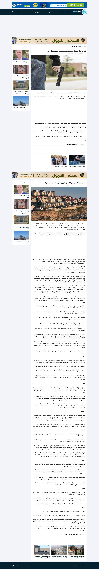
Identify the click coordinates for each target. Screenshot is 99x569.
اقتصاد (44, 12)
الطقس (50, 12)
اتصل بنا (30, 12)
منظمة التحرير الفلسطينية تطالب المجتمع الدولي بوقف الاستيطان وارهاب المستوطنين (59, 556)
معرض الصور (37, 12)
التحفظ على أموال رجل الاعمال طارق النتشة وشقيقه (21, 61)
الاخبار (68, 12)
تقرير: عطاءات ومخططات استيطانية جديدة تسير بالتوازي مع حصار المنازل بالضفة (42, 556)
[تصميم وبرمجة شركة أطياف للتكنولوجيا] (15, 565)
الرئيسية (84, 46)
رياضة (56, 12)
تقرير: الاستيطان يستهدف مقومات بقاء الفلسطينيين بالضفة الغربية (77, 556)
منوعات (79, 46)
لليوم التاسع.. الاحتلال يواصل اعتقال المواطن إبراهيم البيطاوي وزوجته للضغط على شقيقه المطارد (21, 77)
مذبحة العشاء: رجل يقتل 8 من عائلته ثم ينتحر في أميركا (59, 167)
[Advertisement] (49, 26)
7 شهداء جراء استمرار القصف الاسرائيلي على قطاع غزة (21, 108)
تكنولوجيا (62, 12)
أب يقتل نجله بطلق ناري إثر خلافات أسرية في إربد (77, 167)
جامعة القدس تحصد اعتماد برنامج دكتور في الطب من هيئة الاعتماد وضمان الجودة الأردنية (21, 93)
